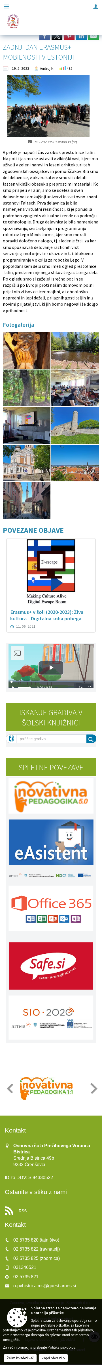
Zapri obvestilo (53, 1358)
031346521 (24, 1267)
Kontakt (15, 1130)
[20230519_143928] (27, 463)
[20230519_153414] (26, 500)
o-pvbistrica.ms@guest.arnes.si (44, 1285)
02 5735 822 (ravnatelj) (36, 1249)
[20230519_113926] (75, 388)
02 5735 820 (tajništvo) (36, 1240)
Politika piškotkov (61, 1347)
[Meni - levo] (6, 6)
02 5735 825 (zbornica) (36, 1258)
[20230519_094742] (27, 350)
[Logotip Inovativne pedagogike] (46, 1088)
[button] (9, 1088)
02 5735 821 (26, 1276)
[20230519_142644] (75, 425)
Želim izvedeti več (20, 1358)
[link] (44, 35)
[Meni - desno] (95, 6)
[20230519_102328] (75, 350)
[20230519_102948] (27, 388)
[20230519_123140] (27, 425)
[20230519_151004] (75, 463)
